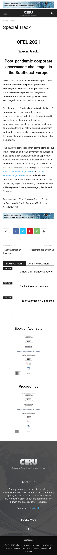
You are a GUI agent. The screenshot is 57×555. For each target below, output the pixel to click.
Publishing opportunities (42, 250)
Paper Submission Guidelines (12, 251)
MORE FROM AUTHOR (38, 263)
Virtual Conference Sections (36, 271)
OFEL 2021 (15, 20)
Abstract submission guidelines (18, 171)
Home (5, 20)
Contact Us (28, 540)
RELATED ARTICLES (14, 263)
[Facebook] (29, 529)
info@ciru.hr (34, 508)
